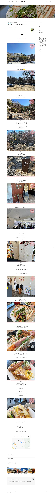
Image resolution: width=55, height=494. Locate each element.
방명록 (23, 4)
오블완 (42, 44)
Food (11, 4)
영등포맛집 (45, 44)
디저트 (39, 42)
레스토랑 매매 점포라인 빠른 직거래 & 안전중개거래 (15, 28)
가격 (41, 45)
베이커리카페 (44, 43)
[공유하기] (9, 454)
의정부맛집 (43, 41)
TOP (47, 491)
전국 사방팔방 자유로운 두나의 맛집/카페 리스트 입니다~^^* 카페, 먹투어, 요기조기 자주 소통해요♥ (20, 481)
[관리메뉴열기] (53, 247)
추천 (45, 45)
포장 (45, 38)
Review (19, 4)
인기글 (42, 32)
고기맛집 (46, 39)
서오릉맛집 (40, 38)
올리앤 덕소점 (10, 23)
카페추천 (45, 41)
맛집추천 (42, 40)
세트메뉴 (41, 39)
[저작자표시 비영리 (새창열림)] (15, 454)
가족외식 (40, 40)
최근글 (40, 32)
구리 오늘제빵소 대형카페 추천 (11, 462)
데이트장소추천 (43, 46)
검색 (45, 1)
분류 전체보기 (40, 22)
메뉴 (39, 39)
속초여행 (44, 42)
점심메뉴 (43, 39)
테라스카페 (40, 44)
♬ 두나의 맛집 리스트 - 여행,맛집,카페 (16, 1)
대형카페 (46, 46)
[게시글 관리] (10, 454)
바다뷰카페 (40, 46)
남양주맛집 (40, 43)
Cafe (7, 4)
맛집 (45, 40)
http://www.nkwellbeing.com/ (12, 22)
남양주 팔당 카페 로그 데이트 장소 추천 (12, 461)
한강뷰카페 (43, 45)
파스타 (39, 45)
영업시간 (42, 42)
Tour (15, 4)
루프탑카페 (40, 41)
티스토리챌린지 (43, 38)
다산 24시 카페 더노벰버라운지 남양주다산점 (13, 463)
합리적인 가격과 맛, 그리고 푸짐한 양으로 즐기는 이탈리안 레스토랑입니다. (17, 24)
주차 (42, 43)
